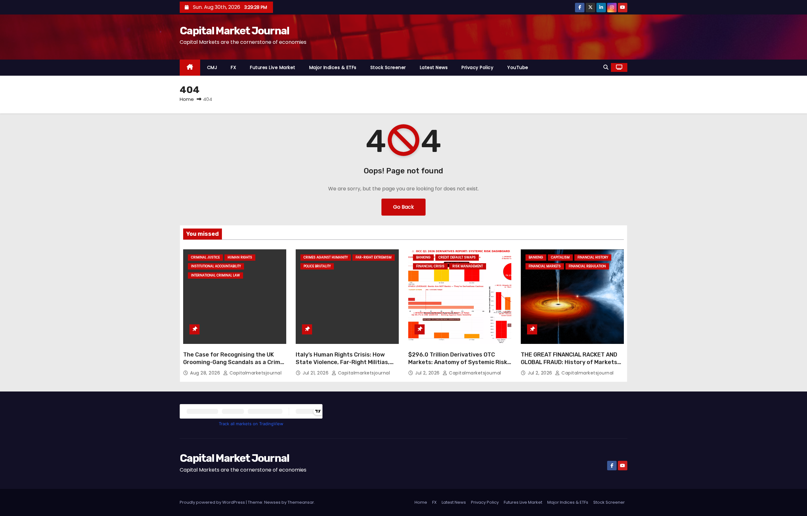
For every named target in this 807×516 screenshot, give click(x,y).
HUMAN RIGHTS (240, 257)
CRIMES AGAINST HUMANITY (326, 257)
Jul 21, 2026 (316, 373)
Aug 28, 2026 (206, 373)
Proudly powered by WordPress (213, 502)
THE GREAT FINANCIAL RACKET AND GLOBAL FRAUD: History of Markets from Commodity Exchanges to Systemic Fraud (569, 366)
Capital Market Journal (234, 30)
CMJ (212, 67)
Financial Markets (545, 266)
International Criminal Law (215, 275)
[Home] (190, 68)
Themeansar (300, 502)
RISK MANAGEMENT (467, 266)
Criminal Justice (205, 257)
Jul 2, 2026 (428, 373)
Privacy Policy (477, 67)
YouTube (517, 67)
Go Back (403, 207)
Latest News (434, 67)
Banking (423, 257)
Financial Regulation (587, 266)
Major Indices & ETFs (333, 67)
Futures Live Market (272, 67)
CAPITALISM (560, 257)
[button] (605, 67)
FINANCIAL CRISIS (430, 266)
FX (233, 67)
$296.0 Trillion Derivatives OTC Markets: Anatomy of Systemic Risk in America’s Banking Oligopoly (457, 362)
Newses (272, 502)
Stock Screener (388, 67)
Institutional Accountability (216, 266)
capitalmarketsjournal (255, 373)
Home (187, 99)
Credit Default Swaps (457, 257)
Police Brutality (317, 266)
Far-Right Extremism (374, 257)
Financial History (593, 257)
